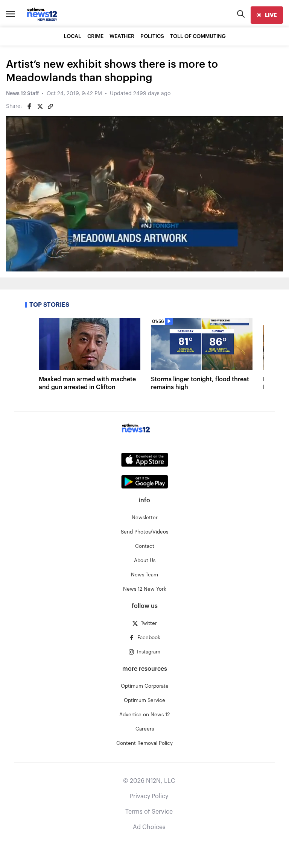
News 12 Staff (22, 93)
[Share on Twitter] (40, 106)
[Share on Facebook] (29, 106)
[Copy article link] (50, 106)
